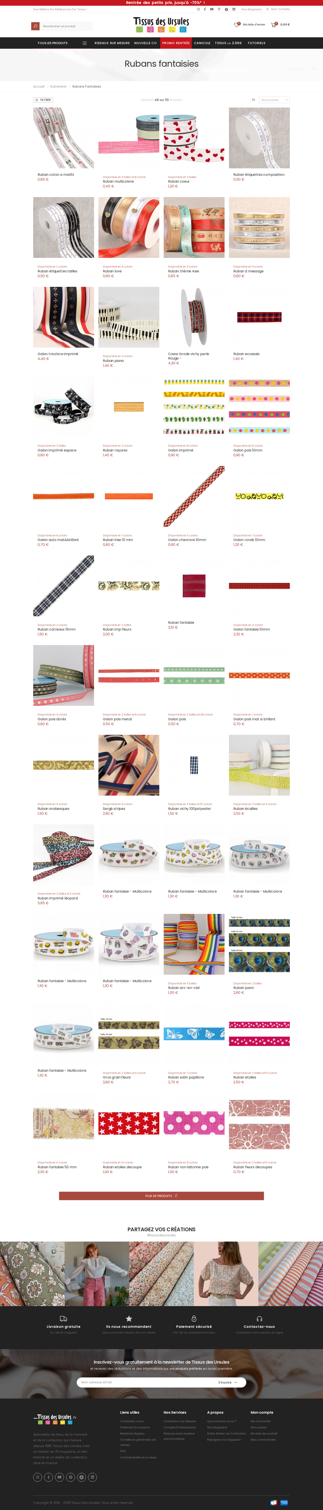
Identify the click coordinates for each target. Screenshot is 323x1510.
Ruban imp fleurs (117, 629)
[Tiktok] (226, 9)
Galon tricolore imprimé (58, 353)
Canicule (202, 43)
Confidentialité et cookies (138, 1457)
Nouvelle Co (145, 43)
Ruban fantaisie (181, 622)
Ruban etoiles (244, 1077)
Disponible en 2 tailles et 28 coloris (190, 714)
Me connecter (261, 1421)
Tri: (254, 100)
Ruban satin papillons (186, 1077)
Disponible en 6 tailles (182, 983)
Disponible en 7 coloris (117, 535)
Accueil (38, 86)
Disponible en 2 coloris (52, 266)
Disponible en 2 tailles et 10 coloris (255, 1073)
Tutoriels (256, 43)
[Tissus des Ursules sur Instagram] (32, 1274)
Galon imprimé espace (57, 450)
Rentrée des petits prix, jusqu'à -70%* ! (165, 2)
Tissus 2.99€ (228, 43)
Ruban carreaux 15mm (57, 629)
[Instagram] (198, 9)
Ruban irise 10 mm (118, 539)
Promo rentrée (176, 43)
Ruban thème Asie (183, 271)
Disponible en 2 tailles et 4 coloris (254, 804)
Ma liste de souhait (264, 1433)
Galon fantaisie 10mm (251, 629)
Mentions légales (132, 1433)
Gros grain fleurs (117, 1077)
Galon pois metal (117, 719)
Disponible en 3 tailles (182, 177)
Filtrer (45, 100)
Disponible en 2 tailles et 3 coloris (59, 893)
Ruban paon (243, 987)
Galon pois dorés (52, 719)
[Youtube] (212, 9)
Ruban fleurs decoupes (252, 1167)
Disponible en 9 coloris (52, 714)
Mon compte (280, 9)
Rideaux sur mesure (112, 43)
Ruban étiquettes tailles (57, 271)
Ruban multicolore (118, 181)
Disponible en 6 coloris (183, 535)
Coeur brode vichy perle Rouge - (188, 356)
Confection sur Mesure (180, 1421)
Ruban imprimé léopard (58, 898)
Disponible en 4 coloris (117, 266)
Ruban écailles (245, 808)
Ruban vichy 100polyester (189, 808)
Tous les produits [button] (52, 43)
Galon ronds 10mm (249, 539)
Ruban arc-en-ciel (184, 987)
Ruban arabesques (53, 808)
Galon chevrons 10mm (187, 539)
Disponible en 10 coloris (118, 1162)
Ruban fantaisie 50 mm (57, 1167)
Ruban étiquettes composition (259, 174)
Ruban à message (248, 271)
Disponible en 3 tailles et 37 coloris (190, 804)
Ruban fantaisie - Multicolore (127, 891)
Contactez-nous (132, 1421)
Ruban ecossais (246, 353)
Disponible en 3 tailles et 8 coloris (124, 177)
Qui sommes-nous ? (221, 1421)
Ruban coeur (179, 181)
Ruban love (112, 271)
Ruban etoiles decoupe (122, 1167)
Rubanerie (58, 86)
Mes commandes (263, 1440)
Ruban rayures (115, 450)
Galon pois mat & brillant (254, 719)
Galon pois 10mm (247, 450)
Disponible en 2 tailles (52, 446)
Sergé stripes (114, 808)
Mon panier (259, 1427)
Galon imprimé (180, 450)
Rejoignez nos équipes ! (224, 1440)
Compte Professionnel (180, 1427)
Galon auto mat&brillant (58, 539)
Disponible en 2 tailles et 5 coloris (254, 1162)
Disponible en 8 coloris (183, 446)
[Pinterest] (219, 9)
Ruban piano (113, 360)
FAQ (123, 1451)
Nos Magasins (251, 9)
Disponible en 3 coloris (183, 266)
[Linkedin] (233, 9)
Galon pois (177, 719)
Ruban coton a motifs (56, 174)
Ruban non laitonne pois (188, 1167)
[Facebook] (205, 9)
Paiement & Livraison (135, 1427)
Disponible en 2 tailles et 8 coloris (124, 714)
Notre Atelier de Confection (226, 1433)
